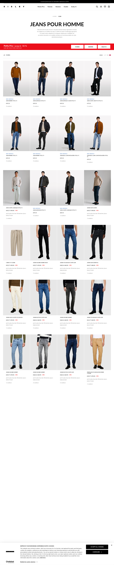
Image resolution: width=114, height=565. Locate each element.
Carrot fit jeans (10, 262)
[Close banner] (111, 545)
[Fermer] (110, 1)
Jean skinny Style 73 (11, 100)
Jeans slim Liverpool (92, 262)
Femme (50, 6)
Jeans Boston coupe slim (40, 317)
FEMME (77, 47)
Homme (58, 6)
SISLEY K (104, 47)
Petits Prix (41, 6)
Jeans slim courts (92, 207)
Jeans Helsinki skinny (66, 317)
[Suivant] (77, 1)
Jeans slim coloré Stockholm (14, 317)
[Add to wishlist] (6, 63)
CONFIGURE (96, 552)
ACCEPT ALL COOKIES (97, 547)
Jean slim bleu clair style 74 (68, 100)
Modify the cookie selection (27, 562)
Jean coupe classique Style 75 (14, 207)
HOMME (90, 47)
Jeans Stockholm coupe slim (68, 262)
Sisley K (73, 6)
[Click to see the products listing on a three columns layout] (110, 55)
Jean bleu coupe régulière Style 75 (69, 155)
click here (43, 557)
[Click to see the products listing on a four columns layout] (107, 55)
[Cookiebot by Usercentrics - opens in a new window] (10, 562)
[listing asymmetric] (105, 55)
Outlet (66, 6)
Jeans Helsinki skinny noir (40, 262)
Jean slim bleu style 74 (39, 100)
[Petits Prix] (57, 47)
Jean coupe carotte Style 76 (95, 100)
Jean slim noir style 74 (39, 210)
